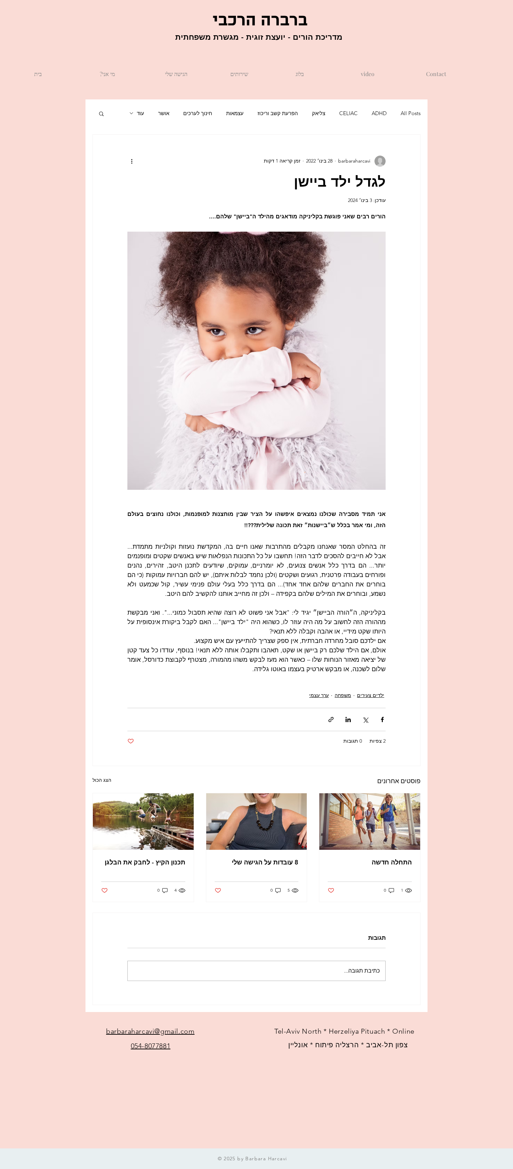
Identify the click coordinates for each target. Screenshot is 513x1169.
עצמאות (235, 113)
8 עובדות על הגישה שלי (265, 862)
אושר (163, 113)
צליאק (318, 113)
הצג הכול (101, 780)
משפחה (343, 695)
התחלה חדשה (392, 862)
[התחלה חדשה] (369, 821)
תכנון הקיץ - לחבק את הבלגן (145, 862)
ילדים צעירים (370, 695)
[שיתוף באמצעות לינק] (331, 719)
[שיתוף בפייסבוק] (382, 719)
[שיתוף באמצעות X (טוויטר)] (365, 719)
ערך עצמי (319, 695)
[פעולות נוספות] (131, 161)
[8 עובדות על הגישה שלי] (256, 821)
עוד (140, 113)
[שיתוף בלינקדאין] (348, 719)
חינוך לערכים (197, 113)
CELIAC (348, 113)
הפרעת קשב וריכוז (278, 113)
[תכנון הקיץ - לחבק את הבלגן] (143, 821)
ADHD (379, 113)
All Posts (411, 113)
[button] (101, 113)
